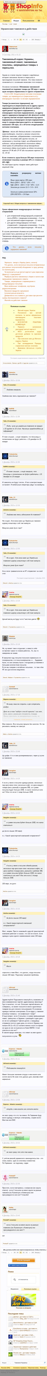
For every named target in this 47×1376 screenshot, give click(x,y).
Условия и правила (20, 1367)
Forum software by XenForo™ (10, 1370)
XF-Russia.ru (11, 1372)
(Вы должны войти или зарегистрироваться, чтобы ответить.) (24, 1250)
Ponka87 (12, 1176)
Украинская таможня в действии (24, 1347)
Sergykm (12, 771)
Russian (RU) (5, 1367)
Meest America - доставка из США (25, 1323)
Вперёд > (38, 39)
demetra (12, 372)
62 (23, 39)
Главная (6, 21)
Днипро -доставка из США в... (23, 1317)
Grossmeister (7, 363)
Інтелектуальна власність (14, 293)
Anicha (11, 583)
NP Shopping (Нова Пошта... (23, 1341)
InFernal (12, 987)
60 (17, 39)
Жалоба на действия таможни (16, 300)
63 (26, 39)
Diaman (14, 363)
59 (14, 39)
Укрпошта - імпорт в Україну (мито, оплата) (21, 262)
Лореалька (13, 47)
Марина (12, 636)
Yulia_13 (12, 497)
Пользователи (28, 21)
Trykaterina (13, 454)
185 (33, 39)
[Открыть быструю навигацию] (44, 1362)
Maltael (10, 677)
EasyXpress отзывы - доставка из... (25, 1328)
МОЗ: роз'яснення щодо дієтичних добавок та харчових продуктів (28, 334)
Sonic (22, 1337)
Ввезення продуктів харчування (17, 291)
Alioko (5, 734)
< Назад (3, 39)
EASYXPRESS (25, 1330)
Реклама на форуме (23, 1308)
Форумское (14, 1289)
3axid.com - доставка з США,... (24, 1335)
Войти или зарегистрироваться (15, 2)
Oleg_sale (23, 1319)
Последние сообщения (9, 24)
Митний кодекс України (26, 310)
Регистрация (23, 1260)
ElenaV (5, 583)
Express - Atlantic (15, 1049)
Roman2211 (24, 1349)
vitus (21, 1324)
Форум (16, 21)
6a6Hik (11, 409)
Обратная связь (33, 1367)
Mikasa (22, 1355)
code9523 (23, 1343)
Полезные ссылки (30, 1289)
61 (20, 39)
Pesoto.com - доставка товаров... (24, 1353)
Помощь (43, 1367)
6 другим (25, 363)
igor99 (19, 363)
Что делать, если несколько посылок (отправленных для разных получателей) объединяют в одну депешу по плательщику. (23, 267)
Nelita (11, 1207)
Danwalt (12, 687)
